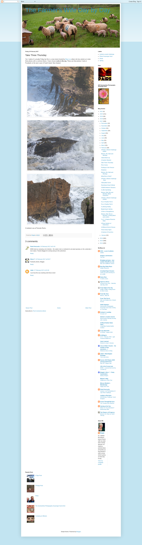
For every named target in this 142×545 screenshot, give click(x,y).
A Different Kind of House (108, 227)
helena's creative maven (107, 317)
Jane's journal (104, 341)
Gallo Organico (104, 304)
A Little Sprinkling (106, 190)
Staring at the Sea (105, 406)
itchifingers (103, 335)
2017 (101, 121)
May (102, 140)
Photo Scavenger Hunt (106, 56)
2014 (101, 243)
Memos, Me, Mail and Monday (107, 154)
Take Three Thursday (107, 162)
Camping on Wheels (41, 516)
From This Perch (105, 298)
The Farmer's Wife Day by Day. (68, 10)
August (103, 133)
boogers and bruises (106, 255)
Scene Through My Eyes (107, 401)
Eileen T (32, 259)
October (103, 128)
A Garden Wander (106, 160)
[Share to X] (48, 235)
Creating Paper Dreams (107, 271)
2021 (101, 111)
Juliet (31, 270)
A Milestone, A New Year (106, 380)
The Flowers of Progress (107, 412)
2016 (101, 238)
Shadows (103, 170)
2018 (101, 119)
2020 (101, 114)
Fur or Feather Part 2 (107, 202)
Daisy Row (103, 277)
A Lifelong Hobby (106, 206)
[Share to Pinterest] (52, 235)
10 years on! (103, 313)
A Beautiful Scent (106, 182)
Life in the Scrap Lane (106, 366)
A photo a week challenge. (107, 54)
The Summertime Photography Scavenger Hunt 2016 (50, 506)
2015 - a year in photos (107, 251)
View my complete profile (100, 462)
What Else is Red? (106, 176)
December (104, 123)
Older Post (88, 308)
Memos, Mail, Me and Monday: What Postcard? (107, 194)
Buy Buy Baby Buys (106, 266)
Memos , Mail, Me (104, 295)
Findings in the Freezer (107, 167)
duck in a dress (104, 281)
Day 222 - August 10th (105, 363)
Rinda (101, 58)
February (104, 147)
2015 (101, 240)
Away (36, 495)
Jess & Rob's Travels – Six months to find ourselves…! (108, 347)
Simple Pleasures (104, 268)
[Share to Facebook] (50, 235)
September (104, 130)
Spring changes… (104, 375)
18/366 (102, 252)
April (102, 143)
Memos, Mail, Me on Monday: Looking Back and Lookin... (108, 215)
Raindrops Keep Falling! (108, 185)
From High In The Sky (106, 288)
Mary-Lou (68, 59)
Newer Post (29, 308)
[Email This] (44, 235)
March (103, 145)
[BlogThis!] (46, 235)
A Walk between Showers (108, 187)
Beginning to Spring (106, 209)
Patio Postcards (35, 246)
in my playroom (104, 330)
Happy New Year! (104, 386)
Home (59, 308)
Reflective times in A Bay (106, 350)
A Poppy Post (39, 485)
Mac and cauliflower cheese (107, 263)
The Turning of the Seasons (107, 403)
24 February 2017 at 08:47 (43, 259)
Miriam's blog (104, 378)
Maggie (102, 433)
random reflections (105, 395)
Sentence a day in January (107, 343)
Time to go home (104, 357)
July (102, 135)
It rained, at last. (104, 278)
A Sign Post (38, 475)
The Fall (102, 257)
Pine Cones (104, 165)
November (104, 126)
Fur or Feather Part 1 (107, 204)
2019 (101, 116)
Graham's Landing (105, 312)
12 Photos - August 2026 (106, 332)
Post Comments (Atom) (39, 311)
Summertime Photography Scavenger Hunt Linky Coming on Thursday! (108, 308)
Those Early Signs (106, 229)
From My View (104, 294)
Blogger (78, 531)
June (102, 138)
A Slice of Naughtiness (107, 211)
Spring (101, 60)
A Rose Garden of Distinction (106, 224)
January (103, 235)
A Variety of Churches (107, 232)
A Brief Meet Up (105, 157)
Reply (32, 253)
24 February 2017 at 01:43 (47, 246)
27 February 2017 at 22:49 (41, 270)
